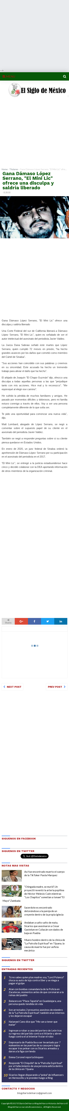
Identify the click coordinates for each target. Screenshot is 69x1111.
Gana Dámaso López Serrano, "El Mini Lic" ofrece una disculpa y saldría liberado (28, 181)
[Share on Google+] (21, 621)
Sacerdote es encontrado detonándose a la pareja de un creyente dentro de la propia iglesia (43, 911)
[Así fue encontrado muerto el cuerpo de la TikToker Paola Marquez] (12, 876)
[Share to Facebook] (34, 621)
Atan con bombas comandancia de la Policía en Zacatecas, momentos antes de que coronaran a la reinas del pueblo (36, 992)
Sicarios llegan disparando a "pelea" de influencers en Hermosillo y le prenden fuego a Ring (36, 1076)
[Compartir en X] (47, 621)
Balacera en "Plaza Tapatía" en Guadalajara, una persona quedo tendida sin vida (35, 1002)
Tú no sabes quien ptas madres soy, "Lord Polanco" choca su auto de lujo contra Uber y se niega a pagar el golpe (36, 980)
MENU (10, 76)
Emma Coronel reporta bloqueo (26, 1057)
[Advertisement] (34, 34)
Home (5, 169)
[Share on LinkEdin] (60, 621)
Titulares (13, 169)
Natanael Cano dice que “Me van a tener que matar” (33, 1023)
